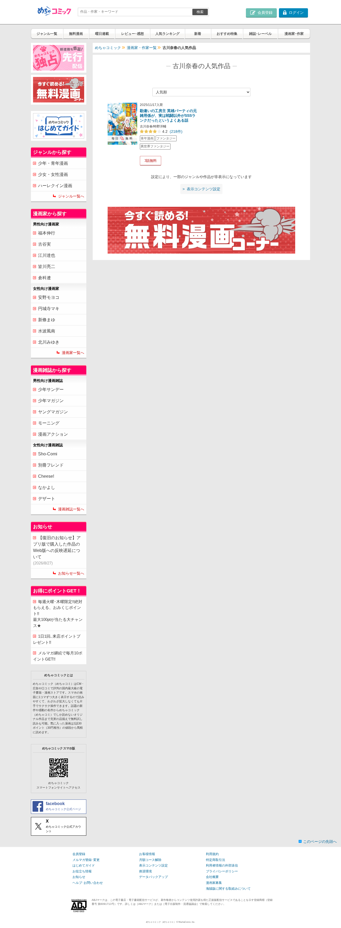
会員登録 (78, 854)
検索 (200, 12)
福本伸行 (46, 233)
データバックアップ (153, 877)
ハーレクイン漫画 (55, 185)
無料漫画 (76, 34)
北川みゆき (48, 342)
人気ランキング (167, 34)
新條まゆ (46, 319)
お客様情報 (147, 854)
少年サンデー (51, 389)
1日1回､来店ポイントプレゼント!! (56, 639)
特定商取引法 (215, 860)
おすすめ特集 (227, 34)
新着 (197, 34)
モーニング (48, 423)
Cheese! (46, 476)
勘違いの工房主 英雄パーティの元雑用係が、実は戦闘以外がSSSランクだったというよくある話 (168, 115)
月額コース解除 (150, 860)
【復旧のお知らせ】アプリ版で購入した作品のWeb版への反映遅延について (57, 550)
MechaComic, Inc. (186, 922)
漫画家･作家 (294, 34)
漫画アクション (53, 434)
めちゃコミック (108, 48)
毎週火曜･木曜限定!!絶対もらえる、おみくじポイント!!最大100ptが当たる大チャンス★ (58, 613)
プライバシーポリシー (222, 871)
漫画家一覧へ (73, 352)
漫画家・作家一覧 (142, 48)
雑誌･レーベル (260, 34)
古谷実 (44, 244)
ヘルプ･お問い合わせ (87, 883)
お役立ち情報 (82, 871)
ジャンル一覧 (46, 34)
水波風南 (46, 331)
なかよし (46, 487)
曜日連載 (102, 34)
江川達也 (46, 255)
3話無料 (150, 161)
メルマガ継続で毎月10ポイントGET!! (57, 656)
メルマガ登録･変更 (86, 860)
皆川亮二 (46, 266)
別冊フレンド (51, 465)
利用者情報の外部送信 (222, 865)
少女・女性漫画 (53, 174)
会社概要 (212, 877)
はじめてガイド (83, 865)
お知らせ (78, 877)
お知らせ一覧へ (71, 573)
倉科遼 (44, 277)
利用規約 (212, 854)
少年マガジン (51, 400)
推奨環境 (145, 871)
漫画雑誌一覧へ (71, 509)
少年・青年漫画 (53, 163)
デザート (46, 498)
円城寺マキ (48, 308)
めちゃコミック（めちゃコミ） (161, 922)
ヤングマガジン (53, 412)
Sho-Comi (47, 454)
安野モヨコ (48, 297)
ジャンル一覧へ (71, 196)
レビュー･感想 (132, 34)
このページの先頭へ (320, 841)
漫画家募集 (214, 883)
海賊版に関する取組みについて (228, 888)
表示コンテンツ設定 (153, 865)
